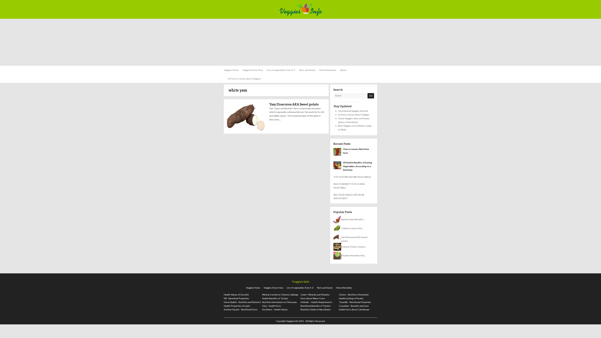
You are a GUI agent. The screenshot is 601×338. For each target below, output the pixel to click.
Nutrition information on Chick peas (279, 302)
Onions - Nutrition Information (354, 294)
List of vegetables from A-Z (281, 70)
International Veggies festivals (353, 111)
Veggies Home (231, 70)
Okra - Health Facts (271, 306)
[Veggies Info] (327, 9)
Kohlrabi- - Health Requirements (316, 302)
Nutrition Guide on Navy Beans (315, 309)
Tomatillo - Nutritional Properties (355, 302)
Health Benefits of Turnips (275, 298)
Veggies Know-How (253, 70)
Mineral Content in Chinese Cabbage (280, 294)
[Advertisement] (300, 42)
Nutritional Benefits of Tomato (315, 306)
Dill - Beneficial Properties (236, 298)
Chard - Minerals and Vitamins (315, 294)
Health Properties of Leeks (237, 306)
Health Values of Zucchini (236, 294)
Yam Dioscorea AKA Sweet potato (294, 104)
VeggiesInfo (292, 321)
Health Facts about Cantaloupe (354, 309)
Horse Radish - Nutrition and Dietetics (242, 302)
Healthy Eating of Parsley (351, 298)
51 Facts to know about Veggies (244, 78)
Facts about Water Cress (312, 298)
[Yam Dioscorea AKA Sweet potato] (246, 116)
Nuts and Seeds (307, 70)
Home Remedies (327, 70)
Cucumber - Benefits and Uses (354, 306)
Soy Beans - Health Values (275, 309)
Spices (343, 70)
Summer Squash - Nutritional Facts (240, 309)
